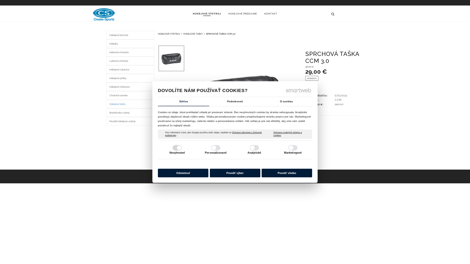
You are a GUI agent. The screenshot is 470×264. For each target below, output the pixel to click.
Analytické (254, 152)
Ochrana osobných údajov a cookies (287, 134)
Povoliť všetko (287, 173)
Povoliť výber (235, 173)
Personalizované (216, 152)
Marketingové (293, 152)
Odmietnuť (183, 173)
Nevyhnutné (177, 152)
